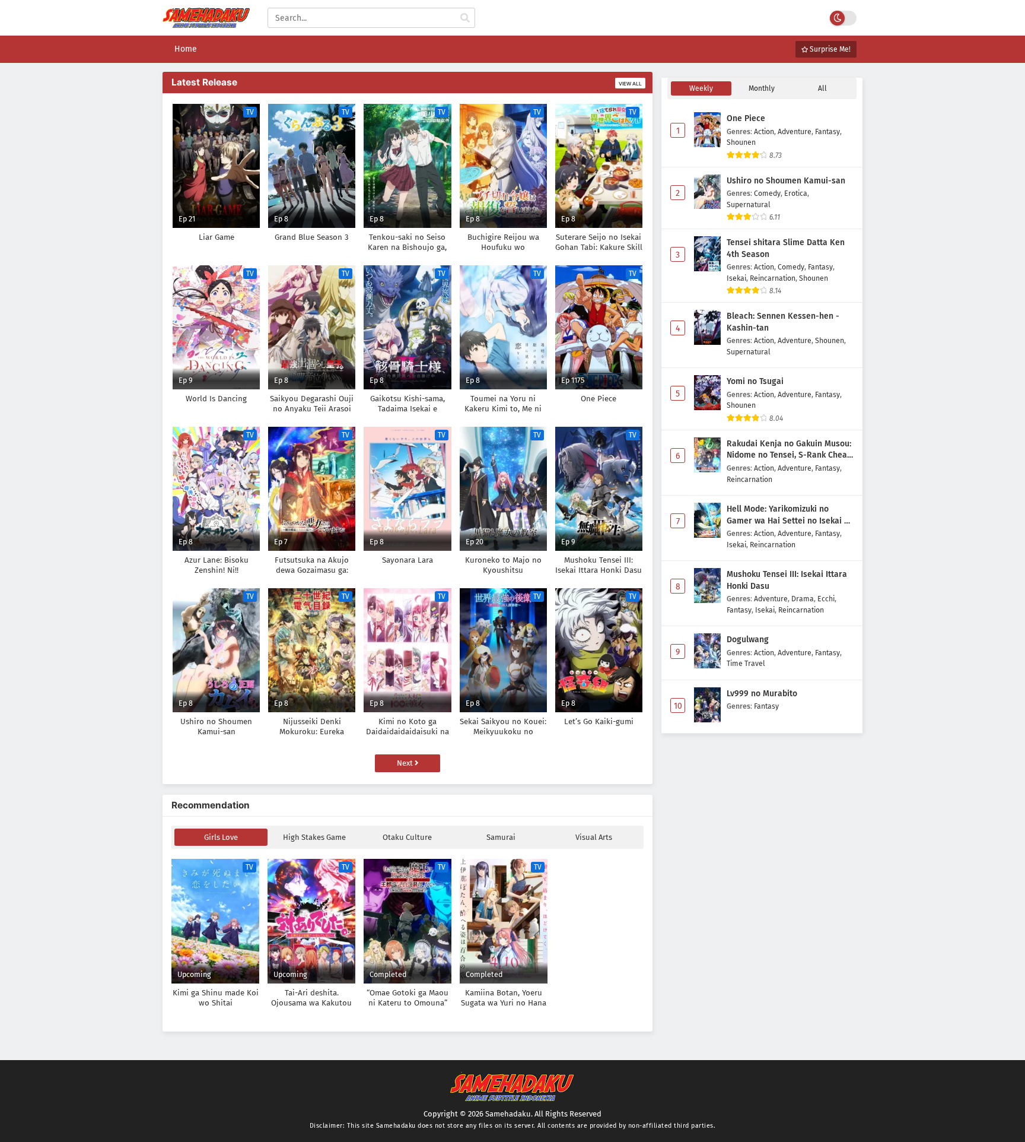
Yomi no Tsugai (755, 381)
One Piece (746, 118)
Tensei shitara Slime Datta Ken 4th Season (786, 248)
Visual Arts (593, 837)
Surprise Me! (829, 49)
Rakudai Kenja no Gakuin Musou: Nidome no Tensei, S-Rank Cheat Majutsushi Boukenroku (789, 450)
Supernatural (749, 204)
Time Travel (746, 663)
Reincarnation (772, 278)
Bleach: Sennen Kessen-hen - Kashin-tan (783, 322)
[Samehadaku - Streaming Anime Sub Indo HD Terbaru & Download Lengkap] (206, 22)
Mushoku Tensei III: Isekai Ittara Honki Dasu (787, 580)
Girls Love (221, 837)
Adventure (794, 131)
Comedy (767, 193)
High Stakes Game (314, 837)
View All (630, 84)
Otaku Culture (407, 837)
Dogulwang (748, 640)
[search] (465, 18)
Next (406, 763)
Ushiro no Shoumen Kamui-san (786, 181)
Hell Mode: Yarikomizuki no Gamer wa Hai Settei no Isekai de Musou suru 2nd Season (790, 515)
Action (764, 131)
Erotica (795, 193)
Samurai (500, 837)
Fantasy (827, 131)
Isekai (736, 278)
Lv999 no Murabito (762, 694)
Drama (802, 598)
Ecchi (826, 598)
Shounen (741, 142)
